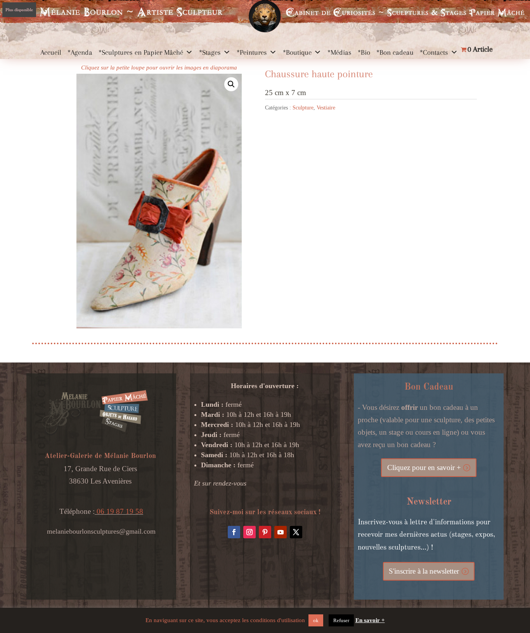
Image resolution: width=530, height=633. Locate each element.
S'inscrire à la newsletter (424, 571)
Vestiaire (326, 108)
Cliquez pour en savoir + (424, 467)
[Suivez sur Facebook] (234, 532)
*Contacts (434, 52)
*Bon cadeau (395, 52)
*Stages (210, 52)
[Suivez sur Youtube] (280, 532)
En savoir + (370, 620)
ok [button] (316, 620)
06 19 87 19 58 (119, 511)
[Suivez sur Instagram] (249, 532)
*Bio (364, 52)
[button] (231, 84)
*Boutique (297, 52)
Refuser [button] (341, 620)
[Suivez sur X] (296, 532)
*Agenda (80, 52)
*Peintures (252, 52)
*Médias (339, 52)
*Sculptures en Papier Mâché (141, 52)
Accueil (50, 52)
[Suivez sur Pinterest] (265, 532)
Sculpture (303, 108)
